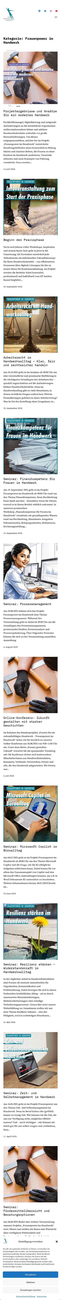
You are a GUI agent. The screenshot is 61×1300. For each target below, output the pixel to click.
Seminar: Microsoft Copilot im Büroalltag (30, 848)
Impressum (42, 1296)
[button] (56, 1241)
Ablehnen (30, 1282)
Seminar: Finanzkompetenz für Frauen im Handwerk (29, 481)
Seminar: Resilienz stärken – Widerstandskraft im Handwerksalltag (29, 968)
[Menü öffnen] (56, 17)
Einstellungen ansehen (30, 1290)
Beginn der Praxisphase (23, 240)
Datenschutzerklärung (25, 1296)
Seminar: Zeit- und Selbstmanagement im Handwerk (29, 1095)
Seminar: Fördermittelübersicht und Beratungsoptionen (26, 1211)
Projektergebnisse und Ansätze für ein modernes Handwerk (30, 113)
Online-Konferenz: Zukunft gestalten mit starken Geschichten (26, 721)
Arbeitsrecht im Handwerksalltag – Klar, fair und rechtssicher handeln (29, 361)
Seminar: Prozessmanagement (27, 604)
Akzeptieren (30, 1274)
